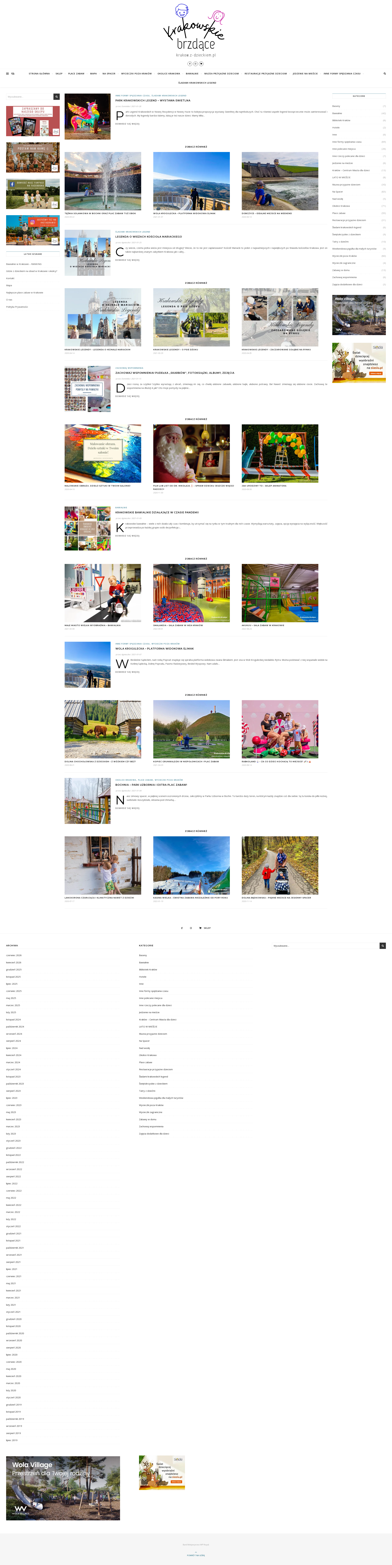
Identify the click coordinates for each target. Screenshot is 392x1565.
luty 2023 (11, 1133)
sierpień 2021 (13, 1261)
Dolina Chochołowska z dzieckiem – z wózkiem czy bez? (100, 761)
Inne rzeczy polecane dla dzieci (348, 156)
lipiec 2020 (11, 1354)
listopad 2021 (13, 1240)
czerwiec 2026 (14, 955)
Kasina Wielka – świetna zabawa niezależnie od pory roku (190, 898)
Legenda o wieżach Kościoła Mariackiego (148, 236)
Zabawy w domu (341, 270)
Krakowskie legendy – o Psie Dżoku (175, 349)
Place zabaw (76, 73)
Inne (334, 134)
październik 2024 (15, 1026)
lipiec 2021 (11, 1269)
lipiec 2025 (11, 983)
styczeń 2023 (13, 1140)
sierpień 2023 (13, 1090)
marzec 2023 (13, 1126)
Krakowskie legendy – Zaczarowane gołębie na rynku (276, 349)
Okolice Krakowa (169, 73)
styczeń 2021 (13, 1311)
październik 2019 (15, 1418)
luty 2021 (11, 1304)
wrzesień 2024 (14, 1033)
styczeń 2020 (13, 1397)
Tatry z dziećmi (340, 241)
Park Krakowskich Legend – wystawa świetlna (152, 100)
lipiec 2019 (11, 1440)
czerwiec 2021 (14, 1276)
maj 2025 (11, 998)
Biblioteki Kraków (341, 120)
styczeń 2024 (13, 1069)
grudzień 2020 (14, 1319)
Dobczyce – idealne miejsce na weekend (267, 213)
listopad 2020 (13, 1326)
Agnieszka (126, 242)
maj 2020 (11, 1368)
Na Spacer (109, 73)
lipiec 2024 (11, 1048)
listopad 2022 (13, 1154)
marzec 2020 (13, 1383)
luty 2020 (11, 1390)
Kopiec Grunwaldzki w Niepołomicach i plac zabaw (186, 761)
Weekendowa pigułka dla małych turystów (354, 248)
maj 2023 (11, 1112)
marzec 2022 (13, 1211)
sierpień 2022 (13, 1176)
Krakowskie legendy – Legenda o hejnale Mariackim (97, 349)
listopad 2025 (13, 976)
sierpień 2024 (13, 1040)
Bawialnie (192, 73)
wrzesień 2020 (14, 1340)
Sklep (59, 73)
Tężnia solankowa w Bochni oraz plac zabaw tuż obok (100, 213)
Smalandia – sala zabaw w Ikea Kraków (178, 625)
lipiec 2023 (11, 1097)
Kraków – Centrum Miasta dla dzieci (351, 170)
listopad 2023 (13, 1076)
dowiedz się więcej (127, 123)
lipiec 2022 (11, 1183)
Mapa (93, 73)
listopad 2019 (13, 1411)
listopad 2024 (13, 1019)
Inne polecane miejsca (344, 148)
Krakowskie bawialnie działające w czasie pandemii (157, 512)
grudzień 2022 (14, 1147)
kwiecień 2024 (13, 1055)
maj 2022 (11, 1197)
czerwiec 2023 (14, 1105)
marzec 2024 (13, 1062)
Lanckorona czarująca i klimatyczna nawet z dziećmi (99, 898)
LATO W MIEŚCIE (341, 177)
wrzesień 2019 (14, 1425)
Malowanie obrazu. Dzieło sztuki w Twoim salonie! (97, 486)
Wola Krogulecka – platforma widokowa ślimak (184, 213)
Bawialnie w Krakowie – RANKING (23, 263)
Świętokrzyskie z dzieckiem (346, 234)
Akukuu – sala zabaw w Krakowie (263, 625)
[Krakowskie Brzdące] (196, 30)
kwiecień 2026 (13, 962)
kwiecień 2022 (13, 1204)
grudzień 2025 (14, 969)
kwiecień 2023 (13, 1119)
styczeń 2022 (13, 1226)
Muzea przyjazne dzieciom (221, 73)
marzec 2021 (13, 1297)
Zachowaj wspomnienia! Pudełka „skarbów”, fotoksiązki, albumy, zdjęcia (174, 372)
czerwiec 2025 (14, 990)
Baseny (336, 106)
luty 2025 (11, 1012)
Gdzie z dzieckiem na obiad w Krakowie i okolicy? (31, 271)
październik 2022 (15, 1162)
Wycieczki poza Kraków (136, 73)
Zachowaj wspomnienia (129, 368)
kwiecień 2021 (13, 1290)
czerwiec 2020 (14, 1361)
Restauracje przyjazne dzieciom (266, 73)
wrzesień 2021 (14, 1254)
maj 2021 (11, 1283)
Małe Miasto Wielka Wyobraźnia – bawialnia (93, 625)
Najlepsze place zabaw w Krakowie (24, 292)
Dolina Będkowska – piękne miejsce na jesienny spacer (276, 898)
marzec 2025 (13, 1005)
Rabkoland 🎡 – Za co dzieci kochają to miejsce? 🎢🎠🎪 (276, 761)
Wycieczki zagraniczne (344, 262)
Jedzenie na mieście (305, 73)
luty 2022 (11, 1219)
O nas (9, 299)
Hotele (336, 127)
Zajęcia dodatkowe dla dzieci (347, 284)
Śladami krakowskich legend (197, 82)
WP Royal (204, 1544)
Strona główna (39, 73)
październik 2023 (15, 1083)
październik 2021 (15, 1247)
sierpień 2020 (13, 1347)
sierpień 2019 (13, 1433)
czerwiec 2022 (14, 1190)
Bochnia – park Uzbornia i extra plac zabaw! (151, 784)
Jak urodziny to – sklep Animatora (264, 486)
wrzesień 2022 (14, 1169)
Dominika (126, 106)
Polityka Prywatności (17, 306)
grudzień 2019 (14, 1404)
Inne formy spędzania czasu (342, 73)
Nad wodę (337, 198)
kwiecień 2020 (13, 1376)
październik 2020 (15, 1333)
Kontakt (10, 278)
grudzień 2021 (14, 1233)
